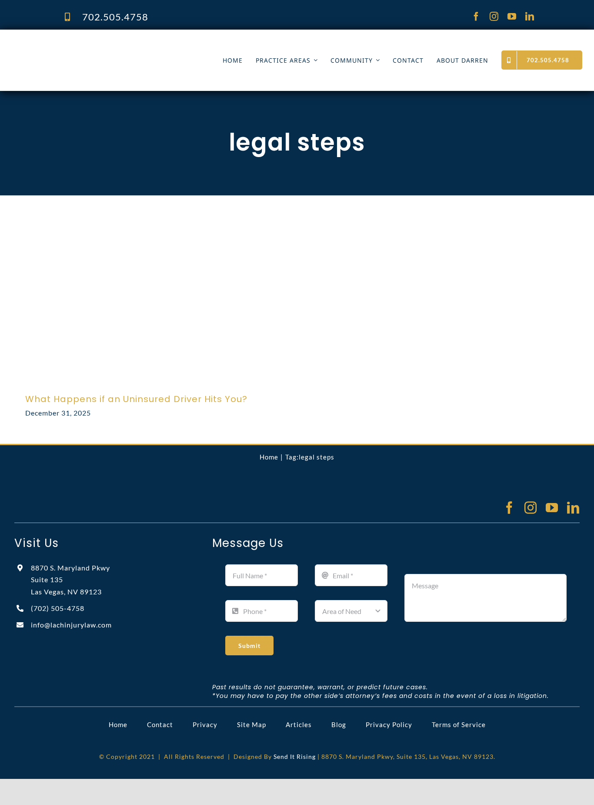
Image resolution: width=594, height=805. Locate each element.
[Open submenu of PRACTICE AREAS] (313, 60)
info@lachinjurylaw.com (71, 625)
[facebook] (476, 16)
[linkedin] (529, 16)
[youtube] (512, 16)
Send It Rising (295, 756)
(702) (57, 608)
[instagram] (494, 16)
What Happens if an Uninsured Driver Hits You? (136, 399)
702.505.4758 (115, 17)
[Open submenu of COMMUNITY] (376, 60)
